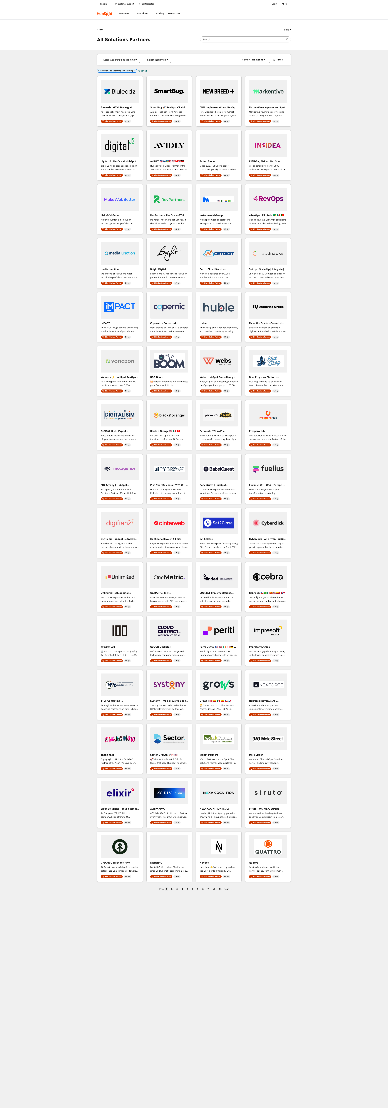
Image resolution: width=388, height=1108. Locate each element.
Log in (274, 4)
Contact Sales (148, 4)
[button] (287, 30)
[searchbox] (245, 39)
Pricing (160, 13)
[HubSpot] (104, 13)
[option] (119, 59)
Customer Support (126, 4)
